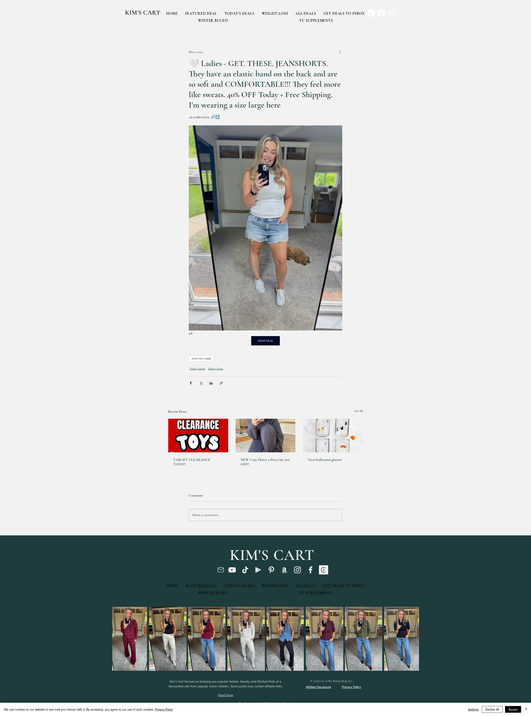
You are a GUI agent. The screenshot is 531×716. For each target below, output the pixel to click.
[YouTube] (232, 569)
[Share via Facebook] (191, 383)
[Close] (526, 709)
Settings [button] (473, 709)
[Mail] (220, 569)
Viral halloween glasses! (325, 459)
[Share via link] (221, 383)
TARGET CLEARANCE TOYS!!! (191, 461)
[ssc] (323, 569)
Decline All (492, 709)
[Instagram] (297, 569)
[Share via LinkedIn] (211, 383)
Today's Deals (197, 369)
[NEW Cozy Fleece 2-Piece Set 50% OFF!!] (266, 435)
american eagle (201, 358)
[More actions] (339, 51)
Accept (513, 709)
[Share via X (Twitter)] (201, 383)
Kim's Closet (215, 369)
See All (359, 411)
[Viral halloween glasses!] (333, 435)
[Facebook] (310, 569)
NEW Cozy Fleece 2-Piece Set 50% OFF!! (265, 461)
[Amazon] (284, 569)
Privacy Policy (164, 709)
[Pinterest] (271, 569)
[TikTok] (245, 569)
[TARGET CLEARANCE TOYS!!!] (198, 435)
